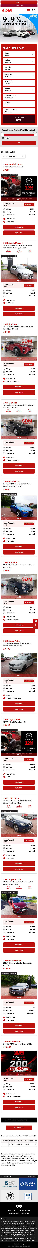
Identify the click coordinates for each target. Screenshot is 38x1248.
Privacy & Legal (12, 1210)
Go (19, 143)
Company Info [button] (5, 1176)
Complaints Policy (14, 1213)
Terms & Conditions (25, 1210)
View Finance (29, 204)
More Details (19, 227)
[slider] (2, 134)
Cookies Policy (25, 1213)
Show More (19, 1127)
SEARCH (19, 119)
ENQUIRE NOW (19, 233)
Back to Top (31, 1176)
